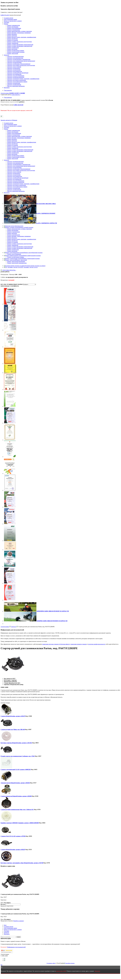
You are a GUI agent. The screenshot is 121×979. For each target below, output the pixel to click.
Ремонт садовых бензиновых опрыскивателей (20, 44)
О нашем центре (8, 18)
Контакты (6, 87)
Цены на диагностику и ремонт (13, 929)
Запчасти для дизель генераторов (16, 80)
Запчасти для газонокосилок (15, 58)
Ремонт (6, 24)
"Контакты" (97, 971)
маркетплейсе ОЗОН (61, 971)
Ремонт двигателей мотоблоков (16, 261)
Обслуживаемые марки (10, 19)
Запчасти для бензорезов (14, 84)
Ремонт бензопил (12, 34)
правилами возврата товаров (78, 644)
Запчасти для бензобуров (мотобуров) (17, 72)
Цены (13, 21)
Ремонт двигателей (12, 53)
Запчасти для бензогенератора (15, 77)
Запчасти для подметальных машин (17, 81)
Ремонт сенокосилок (13, 47)
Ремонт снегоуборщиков (14, 28)
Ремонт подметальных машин (15, 50)
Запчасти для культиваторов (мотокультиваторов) (21, 61)
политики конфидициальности (96, 644)
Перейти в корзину (18, 921)
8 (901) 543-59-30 (18, 105)
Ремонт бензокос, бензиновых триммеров (19, 32)
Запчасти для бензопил (13, 68)
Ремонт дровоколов (12, 43)
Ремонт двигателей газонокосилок (17, 263)
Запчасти (6, 55)
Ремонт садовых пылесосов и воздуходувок (19, 41)
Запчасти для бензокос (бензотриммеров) (18, 64)
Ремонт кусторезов (12, 40)
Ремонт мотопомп (12, 49)
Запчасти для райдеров (13, 83)
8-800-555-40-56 (5, 15)
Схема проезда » (15, 94)
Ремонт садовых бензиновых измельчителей (19, 46)
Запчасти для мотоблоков (14, 62)
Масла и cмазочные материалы (16, 86)
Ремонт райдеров (12, 35)
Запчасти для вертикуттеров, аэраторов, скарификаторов (23, 78)
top (1, 964)
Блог (5, 925)
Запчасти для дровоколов (14, 74)
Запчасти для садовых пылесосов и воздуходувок (21, 65)
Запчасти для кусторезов (14, 67)
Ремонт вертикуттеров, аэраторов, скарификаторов (21, 37)
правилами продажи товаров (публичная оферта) (56, 644)
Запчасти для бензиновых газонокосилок (18, 59)
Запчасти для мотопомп (14, 69)
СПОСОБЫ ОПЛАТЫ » (9, 270)
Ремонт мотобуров (12, 38)
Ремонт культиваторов (13, 29)
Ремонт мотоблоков (12, 27)
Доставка (6, 22)
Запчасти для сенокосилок (14, 71)
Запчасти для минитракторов (15, 56)
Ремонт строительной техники (15, 52)
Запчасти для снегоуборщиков (15, 75)
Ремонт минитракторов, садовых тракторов (19, 31)
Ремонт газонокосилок (13, 25)
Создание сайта (51, 963)
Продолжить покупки (7, 921)
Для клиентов (8, 90)
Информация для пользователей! (16, 947)
